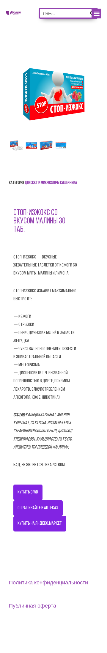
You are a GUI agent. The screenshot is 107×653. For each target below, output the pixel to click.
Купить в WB (28, 492)
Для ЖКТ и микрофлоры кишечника (51, 183)
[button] (96, 13)
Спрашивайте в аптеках (38, 508)
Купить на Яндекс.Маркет (40, 523)
